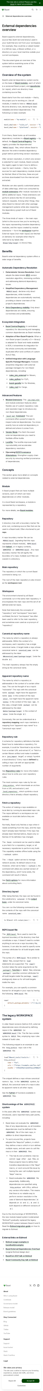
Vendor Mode (11, 432)
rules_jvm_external (17, 375)
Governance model (11, 1304)
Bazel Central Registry (22, 141)
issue (12, 4)
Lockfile (9, 442)
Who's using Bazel (10, 1296)
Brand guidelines (10, 1311)
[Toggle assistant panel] (37, 10)
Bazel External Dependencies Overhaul (23, 1249)
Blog (5, 1321)
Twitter (6, 1329)
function (11, 970)
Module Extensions (14, 400)
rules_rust (13, 387)
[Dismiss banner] (39, 3)
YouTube (7, 1333)
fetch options (12, 880)
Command (16, 416)
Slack (5, 1351)
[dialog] (21, 1377)
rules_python (15, 379)
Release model (9, 1307)
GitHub (6, 1325)
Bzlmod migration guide (20, 1226)
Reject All (12, 1381)
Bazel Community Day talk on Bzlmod (22, 1260)
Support (6, 1343)
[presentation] (21, 123)
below (8, 547)
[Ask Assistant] (37, 119)
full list (12, 1093)
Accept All (30, 1381)
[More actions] (40, 9)
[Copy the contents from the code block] (34, 119)
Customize (21, 1386)
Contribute (7, 1300)
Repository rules (13, 771)
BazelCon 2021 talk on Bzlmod (19, 1256)
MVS (28, 275)
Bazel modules (26, 510)
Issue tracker (8, 1347)
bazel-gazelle (15, 383)
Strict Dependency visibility (17, 307)
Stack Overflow (9, 1355)
